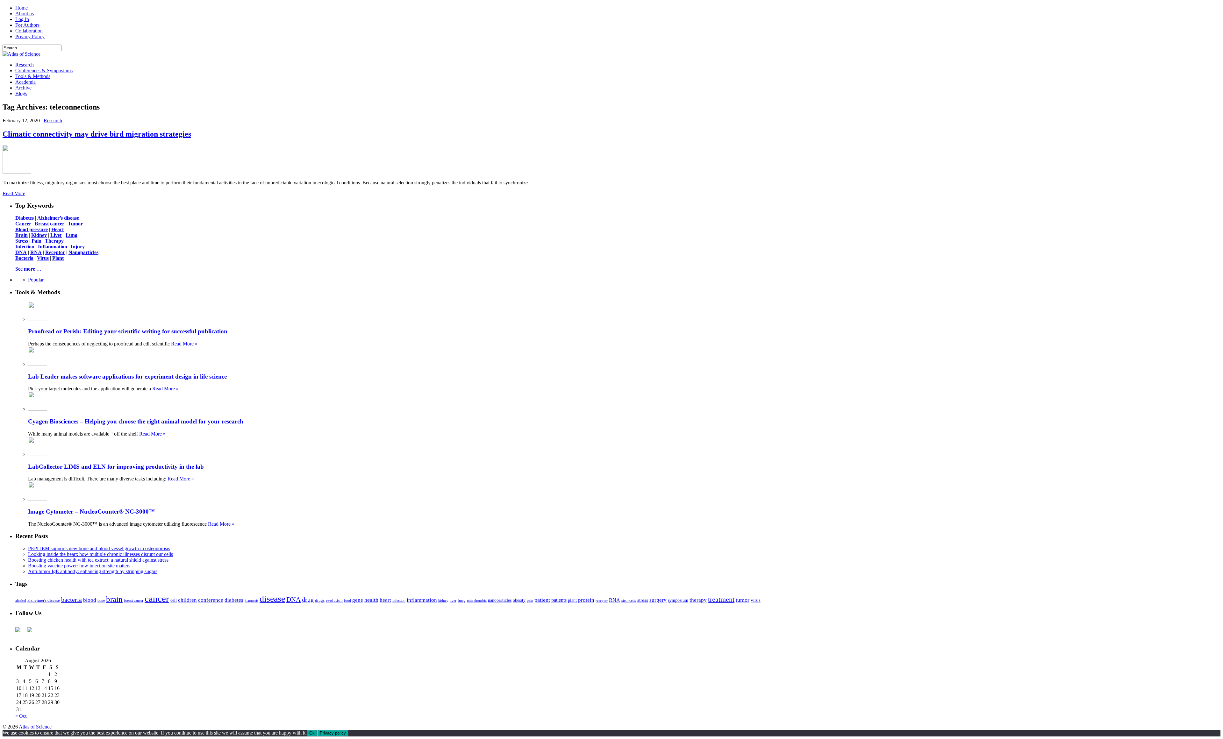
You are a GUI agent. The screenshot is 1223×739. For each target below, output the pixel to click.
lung (462, 600)
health (371, 600)
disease (272, 599)
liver (453, 600)
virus (756, 600)
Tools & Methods (32, 76)
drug (308, 599)
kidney (443, 600)
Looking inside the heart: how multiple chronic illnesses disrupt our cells (100, 554)
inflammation (422, 600)
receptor (602, 600)
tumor (742, 600)
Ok (312, 733)
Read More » (184, 343)
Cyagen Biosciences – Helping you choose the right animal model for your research (135, 421)
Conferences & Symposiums (44, 70)
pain (530, 601)
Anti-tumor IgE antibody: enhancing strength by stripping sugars (92, 571)
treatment (721, 599)
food (347, 600)
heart (385, 600)
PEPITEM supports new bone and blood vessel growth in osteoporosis (99, 548)
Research (24, 65)
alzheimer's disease (43, 600)
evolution (334, 600)
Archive (23, 87)
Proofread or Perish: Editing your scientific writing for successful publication (127, 331)
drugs (320, 600)
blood (89, 600)
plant (572, 600)
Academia (25, 82)
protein (586, 600)
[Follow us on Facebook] (20, 632)
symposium (678, 600)
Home (21, 8)
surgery (658, 600)
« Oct (20, 716)
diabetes (234, 600)
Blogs (21, 93)
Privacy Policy (30, 36)
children (187, 600)
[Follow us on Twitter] (32, 632)
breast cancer (133, 600)
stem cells (628, 601)
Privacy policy (333, 733)
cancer (157, 598)
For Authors (27, 25)
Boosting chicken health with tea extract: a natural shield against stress (98, 560)
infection (398, 600)
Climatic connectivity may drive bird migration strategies (97, 134)
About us (24, 13)
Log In (22, 19)
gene (357, 600)
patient (542, 600)
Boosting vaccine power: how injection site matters (79, 565)
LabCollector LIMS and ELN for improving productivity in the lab (116, 466)
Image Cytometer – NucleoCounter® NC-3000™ (91, 511)
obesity (519, 600)
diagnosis (251, 600)
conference (210, 600)
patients (559, 600)
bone (101, 600)
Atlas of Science (35, 726)
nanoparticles (499, 600)
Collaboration (29, 30)
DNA (293, 599)
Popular (36, 279)
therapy (698, 600)
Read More (14, 193)
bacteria (71, 599)
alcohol (20, 600)
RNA (614, 600)
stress (642, 600)
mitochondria (477, 600)
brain (114, 599)
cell (173, 600)
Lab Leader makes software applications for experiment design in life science (127, 376)
